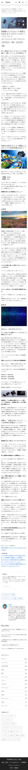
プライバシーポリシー (14, 765)
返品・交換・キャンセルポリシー (11, 762)
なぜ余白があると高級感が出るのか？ (10, 645)
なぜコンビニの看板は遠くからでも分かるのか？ (12, 648)
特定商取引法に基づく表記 (14, 759)
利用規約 (24, 762)
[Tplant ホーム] (7, 2)
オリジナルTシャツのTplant (8, 9)
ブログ (20, 9)
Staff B (10, 604)
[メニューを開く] (2, 2)
